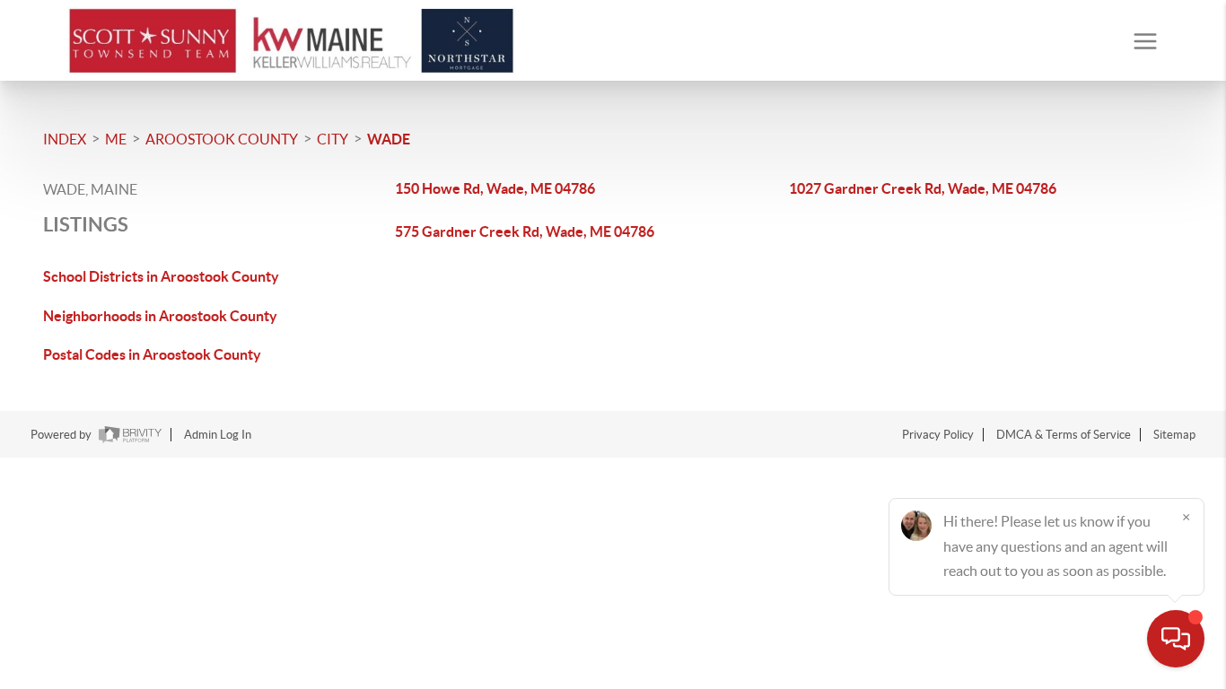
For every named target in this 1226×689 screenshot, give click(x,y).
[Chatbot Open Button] (1175, 638)
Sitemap (1174, 434)
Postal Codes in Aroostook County (152, 354)
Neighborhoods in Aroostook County (160, 316)
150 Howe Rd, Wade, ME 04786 (495, 188)
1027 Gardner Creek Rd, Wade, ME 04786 (922, 188)
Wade (388, 139)
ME (116, 139)
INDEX (64, 139)
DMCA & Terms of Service (1063, 434)
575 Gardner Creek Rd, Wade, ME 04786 (524, 231)
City (332, 139)
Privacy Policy (938, 434)
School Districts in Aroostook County (161, 276)
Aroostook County (221, 139)
